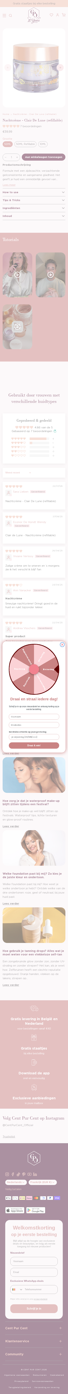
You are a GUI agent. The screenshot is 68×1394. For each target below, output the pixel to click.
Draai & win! (33, 745)
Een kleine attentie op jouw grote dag (27, 732)
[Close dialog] (62, 644)
